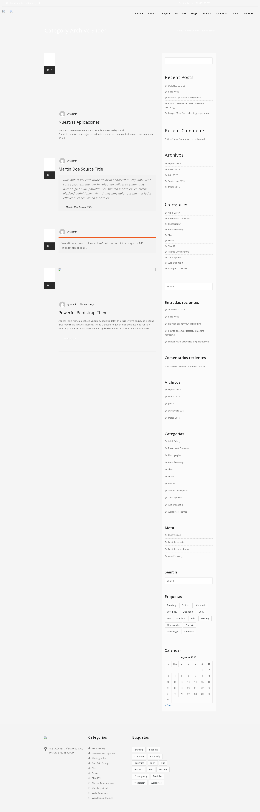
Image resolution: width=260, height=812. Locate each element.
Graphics (180, 618)
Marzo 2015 (174, 186)
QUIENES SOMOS (176, 85)
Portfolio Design (176, 229)
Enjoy (201, 611)
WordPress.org (175, 556)
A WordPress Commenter (177, 139)
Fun (169, 618)
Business (186, 605)
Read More (70, 338)
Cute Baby (172, 611)
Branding (171, 605)
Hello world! (174, 91)
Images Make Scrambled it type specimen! (188, 113)
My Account (222, 13)
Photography (174, 223)
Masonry (89, 304)
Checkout (248, 13)
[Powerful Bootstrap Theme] (107, 283)
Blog (193, 13)
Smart (171, 240)
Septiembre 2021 (176, 163)
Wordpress (189, 631)
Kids (193, 618)
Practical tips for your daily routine (184, 97)
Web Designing (175, 262)
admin (73, 113)
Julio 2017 (173, 175)
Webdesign (172, 631)
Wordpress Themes (177, 268)
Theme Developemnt (178, 251)
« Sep (167, 705)
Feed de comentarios (178, 549)
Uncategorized (175, 257)
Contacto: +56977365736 (196, 3)
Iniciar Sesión (174, 534)
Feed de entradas (176, 542)
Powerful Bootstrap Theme (84, 312)
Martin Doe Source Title (81, 169)
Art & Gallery (174, 212)
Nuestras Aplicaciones (79, 122)
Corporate (201, 605)
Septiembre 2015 (176, 181)
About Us (152, 13)
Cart (235, 13)
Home (138, 13)
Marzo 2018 (174, 169)
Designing (188, 611)
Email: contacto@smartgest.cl (26, 3)
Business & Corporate (179, 218)
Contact (206, 13)
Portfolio (190, 625)
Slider (170, 235)
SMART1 (172, 246)
